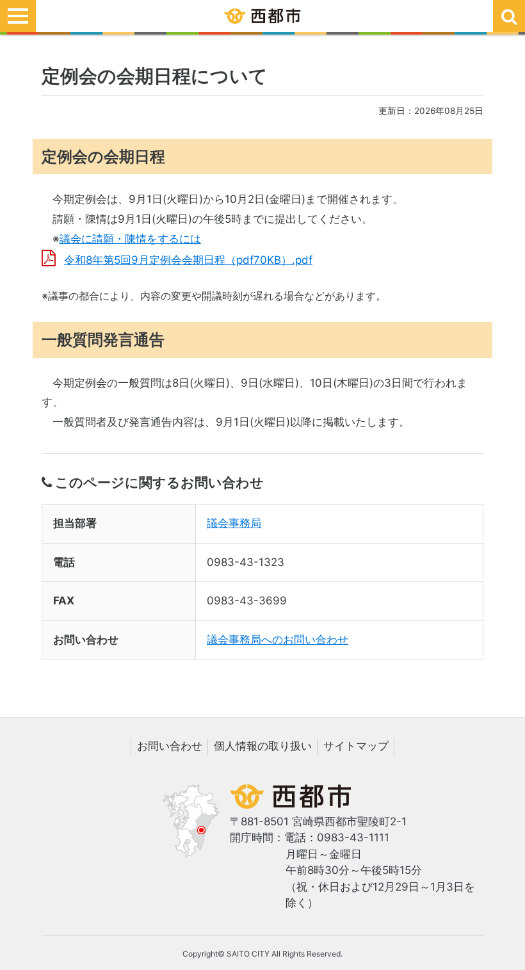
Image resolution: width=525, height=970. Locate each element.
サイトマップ (356, 746)
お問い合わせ (169, 746)
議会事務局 (234, 523)
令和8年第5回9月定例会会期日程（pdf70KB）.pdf (188, 260)
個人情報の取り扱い (263, 746)
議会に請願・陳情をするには (130, 238)
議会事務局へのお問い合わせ (277, 639)
